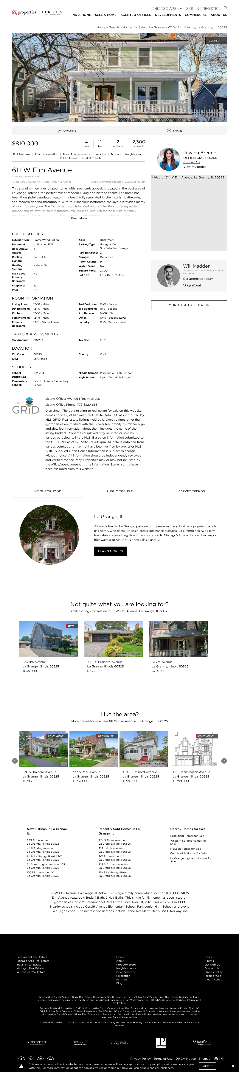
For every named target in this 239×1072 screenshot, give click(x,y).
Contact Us (211, 968)
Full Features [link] (22, 154)
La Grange (65, 181)
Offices (209, 957)
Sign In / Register (203, 8)
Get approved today (198, 278)
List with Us (212, 964)
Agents (209, 960)
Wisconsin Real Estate (30, 972)
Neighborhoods (126, 968)
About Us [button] (219, 15)
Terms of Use (212, 975)
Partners (121, 979)
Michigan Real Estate (30, 968)
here (170, 1067)
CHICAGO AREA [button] (165, 8)
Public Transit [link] (69, 158)
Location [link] (100, 154)
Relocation (123, 975)
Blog (119, 983)
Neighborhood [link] (134, 154)
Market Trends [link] (91, 158)
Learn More (109, 551)
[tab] (48, 491)
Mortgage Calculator (189, 305)
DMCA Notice (213, 979)
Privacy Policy (213, 972)
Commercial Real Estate (31, 957)
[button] (189, 213)
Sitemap (205, 1058)
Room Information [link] (47, 154)
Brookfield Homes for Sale (187, 835)
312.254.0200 (207, 158)
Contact (191, 162)
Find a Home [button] (80, 15)
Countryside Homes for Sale (188, 853)
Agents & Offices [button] (135, 15)
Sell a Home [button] (106, 15)
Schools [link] (116, 154)
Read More (79, 218)
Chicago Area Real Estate (32, 960)
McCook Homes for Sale (185, 848)
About (120, 960)
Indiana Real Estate (28, 964)
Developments (168, 15)
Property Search (126, 964)
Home (120, 957)
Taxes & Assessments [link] (77, 154)
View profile (194, 167)
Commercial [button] (196, 15)
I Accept (208, 1066)
